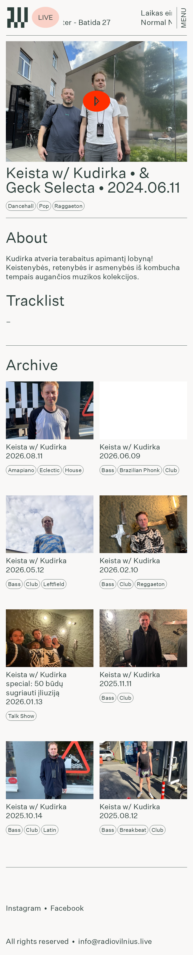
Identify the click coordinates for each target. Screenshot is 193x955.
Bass (107, 470)
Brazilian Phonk (140, 470)
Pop (44, 206)
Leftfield (53, 584)
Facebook (67, 908)
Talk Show (21, 716)
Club (171, 470)
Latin (49, 830)
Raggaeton (68, 206)
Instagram (23, 908)
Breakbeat (133, 830)
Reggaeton (151, 584)
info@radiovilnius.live (115, 941)
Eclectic (50, 470)
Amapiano (21, 470)
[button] (96, 101)
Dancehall (21, 206)
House (73, 470)
